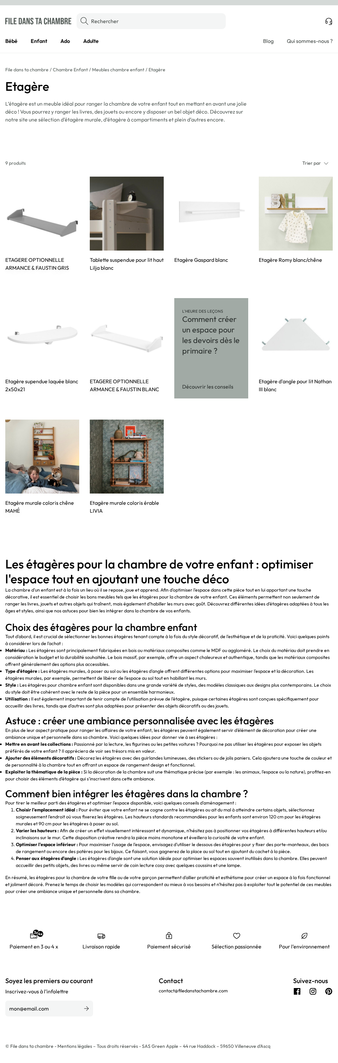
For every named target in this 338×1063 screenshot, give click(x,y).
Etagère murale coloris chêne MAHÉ (39, 506)
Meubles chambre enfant (118, 70)
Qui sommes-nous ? (310, 41)
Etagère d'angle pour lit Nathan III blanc (295, 385)
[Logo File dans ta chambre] (38, 21)
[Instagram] (313, 991)
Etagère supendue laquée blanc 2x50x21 (41, 385)
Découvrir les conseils (207, 386)
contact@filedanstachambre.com (193, 991)
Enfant (39, 41)
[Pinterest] (329, 991)
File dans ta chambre (27, 70)
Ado (65, 41)
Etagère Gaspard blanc (201, 260)
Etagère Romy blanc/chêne (290, 260)
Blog (268, 41)
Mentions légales (75, 1046)
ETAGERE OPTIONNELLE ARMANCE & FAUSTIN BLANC (124, 385)
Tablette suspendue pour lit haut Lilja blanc (127, 264)
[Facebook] (297, 991)
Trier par (311, 163)
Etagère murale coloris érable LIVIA (124, 506)
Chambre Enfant (70, 70)
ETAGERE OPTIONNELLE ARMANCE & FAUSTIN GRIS (37, 264)
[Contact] (329, 21)
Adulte (91, 41)
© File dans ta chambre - (31, 1046)
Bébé (11, 41)
